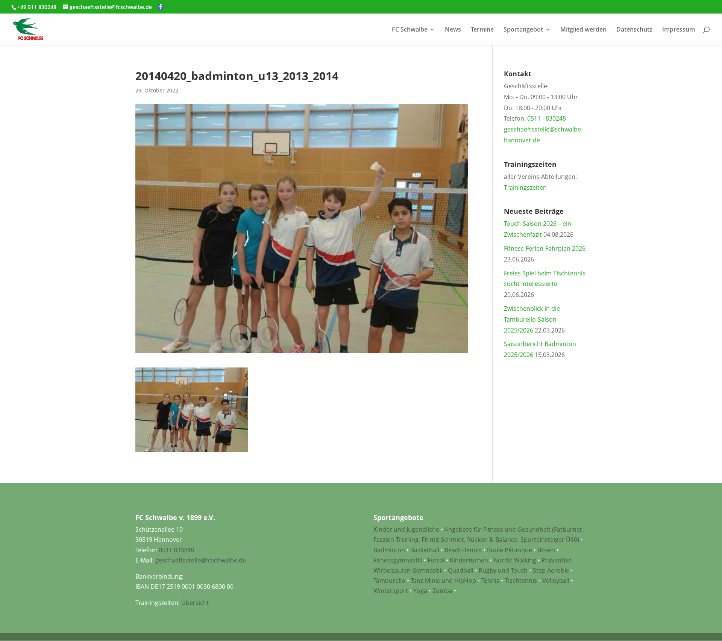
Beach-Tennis (463, 550)
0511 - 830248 (546, 118)
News (453, 30)
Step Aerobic (551, 570)
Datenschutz (634, 30)
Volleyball (556, 580)
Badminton (389, 550)
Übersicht (195, 603)
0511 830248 (176, 550)
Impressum (678, 30)
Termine (482, 30)
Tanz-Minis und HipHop (443, 580)
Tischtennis (521, 580)
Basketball (424, 550)
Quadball (460, 570)
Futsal (436, 560)
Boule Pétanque (509, 550)
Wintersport (390, 591)
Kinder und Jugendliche (406, 529)
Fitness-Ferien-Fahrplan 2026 (544, 248)
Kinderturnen (469, 560)
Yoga (420, 591)
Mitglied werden (583, 30)
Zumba (442, 591)
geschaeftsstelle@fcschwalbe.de (200, 560)
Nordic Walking (514, 560)
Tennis (490, 580)
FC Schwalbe (410, 30)
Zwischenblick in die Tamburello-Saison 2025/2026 (532, 319)
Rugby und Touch (503, 570)
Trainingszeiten (525, 187)
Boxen (546, 550)
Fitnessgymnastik (397, 560)
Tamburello (389, 580)
